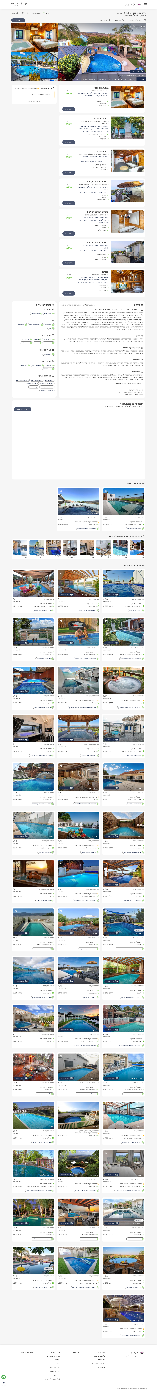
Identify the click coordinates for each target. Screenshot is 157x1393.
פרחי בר (50, 1127)
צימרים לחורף (100, 1352)
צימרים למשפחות (54, 1371)
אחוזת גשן (140, 513)
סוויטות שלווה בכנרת (91, 513)
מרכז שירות (101, 1360)
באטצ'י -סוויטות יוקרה (136, 1078)
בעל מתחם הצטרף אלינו (97, 1364)
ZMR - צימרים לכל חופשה (52, 1379)
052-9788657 (129, 395)
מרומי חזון (95, 1272)
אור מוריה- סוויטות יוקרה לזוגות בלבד (87, 691)
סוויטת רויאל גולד (138, 1030)
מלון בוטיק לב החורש (91, 933)
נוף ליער (140, 836)
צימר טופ (57, 1360)
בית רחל (95, 1127)
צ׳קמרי (50, 788)
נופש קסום (94, 1078)
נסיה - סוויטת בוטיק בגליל (90, 595)
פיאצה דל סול (48, 1030)
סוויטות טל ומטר (48, 933)
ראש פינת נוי (139, 982)
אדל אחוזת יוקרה (47, 595)
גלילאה (95, 982)
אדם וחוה (140, 1175)
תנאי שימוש (101, 1367)
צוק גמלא (50, 885)
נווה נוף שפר (94, 836)
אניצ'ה (141, 885)
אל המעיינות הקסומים (136, 1320)
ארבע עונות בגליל (137, 1272)
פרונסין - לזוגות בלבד (91, 788)
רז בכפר (95, 1223)
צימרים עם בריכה (55, 1367)
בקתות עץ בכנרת (77, 305)
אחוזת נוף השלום (47, 1272)
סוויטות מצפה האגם (92, 740)
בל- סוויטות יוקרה (138, 643)
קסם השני (140, 691)
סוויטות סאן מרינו (48, 982)
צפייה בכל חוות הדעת (22, 409)
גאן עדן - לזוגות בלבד (46, 1223)
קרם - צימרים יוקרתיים (53, 1356)
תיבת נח (95, 885)
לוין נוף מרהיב (94, 1175)
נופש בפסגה (139, 1127)
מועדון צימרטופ (27, 1352)
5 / (128, 13)
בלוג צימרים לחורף (99, 1356)
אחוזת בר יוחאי (48, 836)
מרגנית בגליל (139, 933)
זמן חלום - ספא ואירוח (46, 643)
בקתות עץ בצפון (66, 305)
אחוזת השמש (139, 788)
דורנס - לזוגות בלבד (92, 643)
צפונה (58, 1364)
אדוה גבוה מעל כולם (46, 1175)
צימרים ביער (49, 1078)
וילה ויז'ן (95, 1030)
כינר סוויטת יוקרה (138, 1223)
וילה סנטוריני (139, 740)
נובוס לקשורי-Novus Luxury (44, 691)
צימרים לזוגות (56, 1375)
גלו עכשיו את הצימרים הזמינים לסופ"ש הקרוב (126, 536)
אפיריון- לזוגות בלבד (46, 740)
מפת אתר (75, 1352)
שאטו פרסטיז (139, 595)
